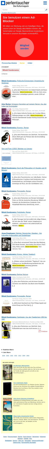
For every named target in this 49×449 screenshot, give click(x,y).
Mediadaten (8, 440)
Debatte (26, 438)
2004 (23, 355)
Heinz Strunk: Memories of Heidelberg (23, 398)
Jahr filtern (6, 352)
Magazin (20, 438)
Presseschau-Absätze (9, 63)
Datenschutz (17, 442)
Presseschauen (12, 436)
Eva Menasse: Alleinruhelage (21, 365)
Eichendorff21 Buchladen (29, 442)
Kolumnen (43, 436)
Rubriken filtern (8, 350)
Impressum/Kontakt (37, 440)
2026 (3, 355)
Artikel (30, 63)
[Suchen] (46, 10)
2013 (19, 355)
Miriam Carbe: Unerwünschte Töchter (23, 416)
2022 (11, 355)
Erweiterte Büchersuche (9, 13)
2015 (15, 355)
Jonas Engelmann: (22, 234)
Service (15, 440)
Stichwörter (35, 436)
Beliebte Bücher (8, 362)
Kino (30, 438)
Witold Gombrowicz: (23, 82)
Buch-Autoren (27, 436)
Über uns (21, 440)
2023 (7, 355)
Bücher (22, 63)
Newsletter (28, 440)
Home (5, 436)
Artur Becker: (24, 105)
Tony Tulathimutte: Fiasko (20, 382)
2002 (27, 355)
